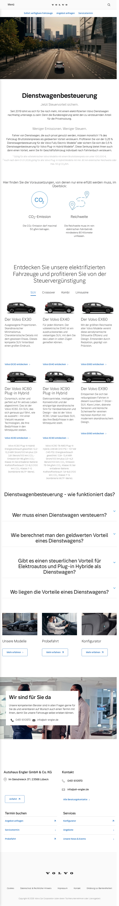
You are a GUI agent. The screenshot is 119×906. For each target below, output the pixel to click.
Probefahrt (10, 839)
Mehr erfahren (14, 652)
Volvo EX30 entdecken (16, 364)
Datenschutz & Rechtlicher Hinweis (35, 888)
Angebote (68, 830)
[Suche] (109, 4)
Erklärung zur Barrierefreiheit (99, 888)
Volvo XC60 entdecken (16, 438)
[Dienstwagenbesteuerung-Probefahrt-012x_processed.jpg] (59, 624)
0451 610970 (23, 719)
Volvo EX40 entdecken (54, 364)
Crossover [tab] (48, 292)
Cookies (10, 888)
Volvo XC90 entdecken (54, 438)
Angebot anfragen (65, 13)
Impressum (63, 888)
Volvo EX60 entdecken (92, 364)
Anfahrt (13, 799)
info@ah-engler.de (47, 719)
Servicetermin (85, 13)
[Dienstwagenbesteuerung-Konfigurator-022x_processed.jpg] (99, 624)
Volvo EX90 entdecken (92, 433)
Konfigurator (69, 821)
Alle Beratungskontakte (75, 799)
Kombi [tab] (65, 292)
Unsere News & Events (74, 839)
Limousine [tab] (82, 292)
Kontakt (77, 888)
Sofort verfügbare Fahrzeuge (38, 13)
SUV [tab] (33, 292)
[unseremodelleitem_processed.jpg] (19, 624)
